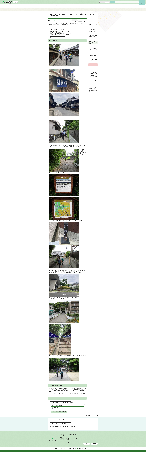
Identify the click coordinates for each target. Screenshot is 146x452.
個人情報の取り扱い (64, 448)
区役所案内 (86, 443)
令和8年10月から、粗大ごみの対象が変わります (93, 67)
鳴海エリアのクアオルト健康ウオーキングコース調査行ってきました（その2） (93, 56)
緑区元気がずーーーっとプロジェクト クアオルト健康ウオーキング (93, 22)
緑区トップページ (92, 14)
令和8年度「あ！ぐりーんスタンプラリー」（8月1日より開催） (58, 423)
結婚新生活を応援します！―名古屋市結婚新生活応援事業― (93, 85)
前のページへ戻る (88, 415)
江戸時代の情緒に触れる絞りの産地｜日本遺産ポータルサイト (60, 31)
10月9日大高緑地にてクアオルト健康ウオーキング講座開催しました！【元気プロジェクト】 (93, 36)
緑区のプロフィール (91, 17)
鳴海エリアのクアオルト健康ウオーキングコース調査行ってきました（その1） (93, 39)
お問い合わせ (94, 443)
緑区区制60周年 (92, 19)
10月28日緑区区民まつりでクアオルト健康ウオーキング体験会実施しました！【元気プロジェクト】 (93, 32)
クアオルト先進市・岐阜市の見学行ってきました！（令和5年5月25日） (93, 53)
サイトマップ (50, 448)
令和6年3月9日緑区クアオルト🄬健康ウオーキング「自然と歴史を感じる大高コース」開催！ (93, 29)
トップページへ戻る (95, 415)
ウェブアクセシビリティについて (82, 448)
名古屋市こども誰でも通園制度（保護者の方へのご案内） (93, 88)
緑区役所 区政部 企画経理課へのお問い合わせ (59, 411)
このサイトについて (57, 448)
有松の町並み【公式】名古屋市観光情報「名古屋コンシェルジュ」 (60, 33)
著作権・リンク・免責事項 (72, 448)
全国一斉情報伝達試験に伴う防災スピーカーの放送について (93, 76)
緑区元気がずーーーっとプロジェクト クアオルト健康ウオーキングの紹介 (93, 25)
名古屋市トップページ (16, 2)
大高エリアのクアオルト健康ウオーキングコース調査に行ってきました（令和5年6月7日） (62, 402)
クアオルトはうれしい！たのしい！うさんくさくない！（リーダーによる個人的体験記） (93, 60)
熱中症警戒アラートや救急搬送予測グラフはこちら (93, 93)
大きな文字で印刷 (82, 21)
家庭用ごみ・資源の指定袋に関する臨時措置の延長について (93, 73)
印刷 (76, 21)
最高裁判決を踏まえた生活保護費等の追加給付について (93, 70)
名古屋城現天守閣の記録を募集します (93, 91)
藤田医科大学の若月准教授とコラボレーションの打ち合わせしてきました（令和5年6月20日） (93, 46)
